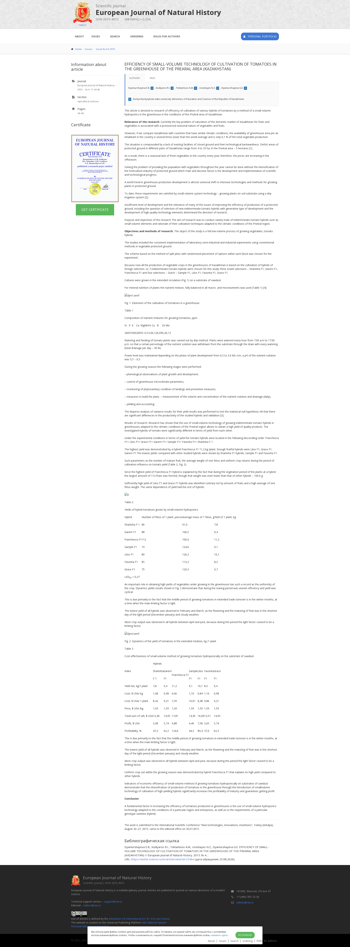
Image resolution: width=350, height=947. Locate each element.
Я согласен (245, 935)
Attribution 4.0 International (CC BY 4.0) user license (139, 918)
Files (152, 78)
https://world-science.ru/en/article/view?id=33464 (162, 859)
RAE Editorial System (154, 922)
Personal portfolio (262, 36)
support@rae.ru (113, 901)
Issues (96, 36)
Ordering (136, 36)
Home (78, 49)
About (79, 36)
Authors (134, 78)
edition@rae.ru (92, 905)
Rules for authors (166, 36)
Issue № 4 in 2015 (105, 49)
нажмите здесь (219, 935)
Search (115, 36)
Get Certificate (94, 209)
